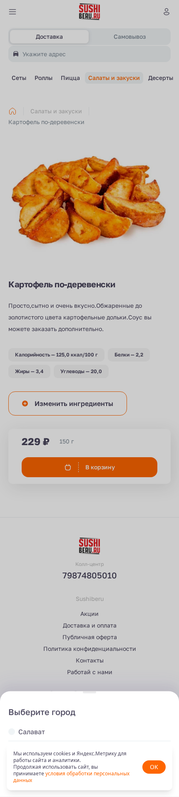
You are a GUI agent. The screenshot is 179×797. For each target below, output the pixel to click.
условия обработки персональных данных (71, 777)
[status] (89, 767)
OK (154, 767)
